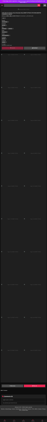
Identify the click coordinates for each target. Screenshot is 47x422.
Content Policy (25, 410)
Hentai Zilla (24, 409)
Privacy (43, 409)
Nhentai (16, 407)
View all (35, 385)
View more (12, 385)
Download (35, 47)
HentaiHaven (18, 409)
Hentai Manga (8, 409)
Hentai (13, 409)
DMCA (36, 409)
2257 (20, 410)
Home (5, 420)
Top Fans (32, 420)
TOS (33, 409)
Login (4, 399)
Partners (29, 409)
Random (23, 420)
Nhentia (2, 409)
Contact (39, 409)
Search (14, 420)
